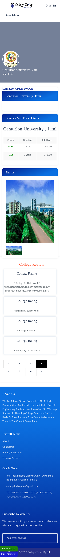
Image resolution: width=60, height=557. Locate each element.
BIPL (49, 552)
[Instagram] (22, 504)
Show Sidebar (12, 15)
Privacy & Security (12, 452)
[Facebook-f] (4, 504)
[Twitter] (10, 504)
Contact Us (8, 447)
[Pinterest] (28, 504)
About (5, 441)
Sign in (50, 5)
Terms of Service (11, 458)
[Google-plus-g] (16, 504)
